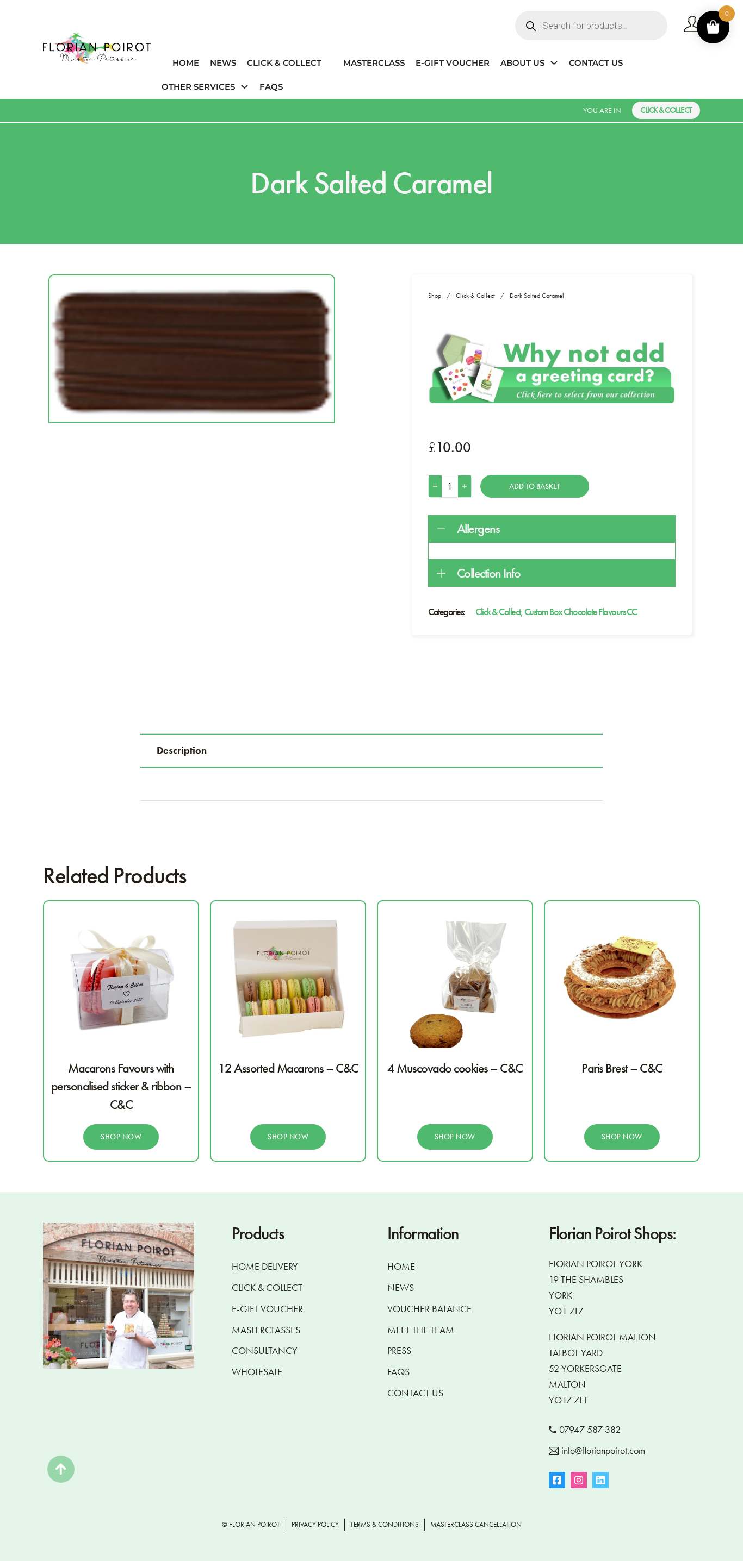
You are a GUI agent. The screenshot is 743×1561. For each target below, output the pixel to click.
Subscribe (371, 850)
